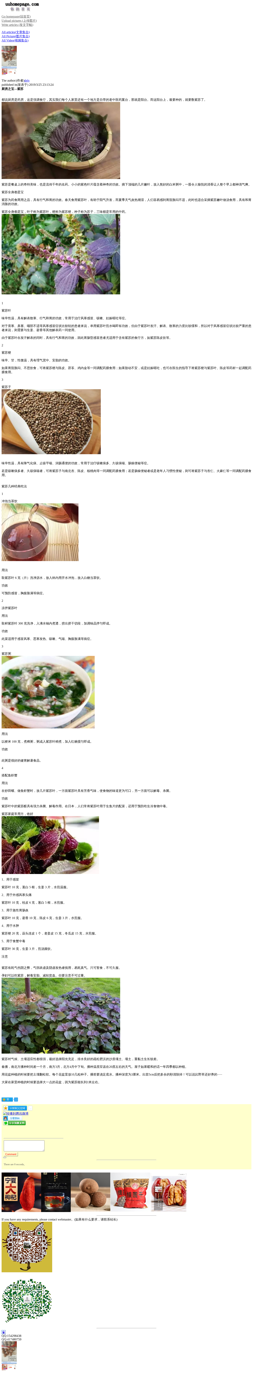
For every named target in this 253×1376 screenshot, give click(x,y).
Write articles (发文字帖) (17, 24)
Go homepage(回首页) (16, 16)
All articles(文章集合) (16, 32)
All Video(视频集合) (15, 40)
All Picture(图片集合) (16, 36)
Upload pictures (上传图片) (19, 20)
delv (27, 80)
